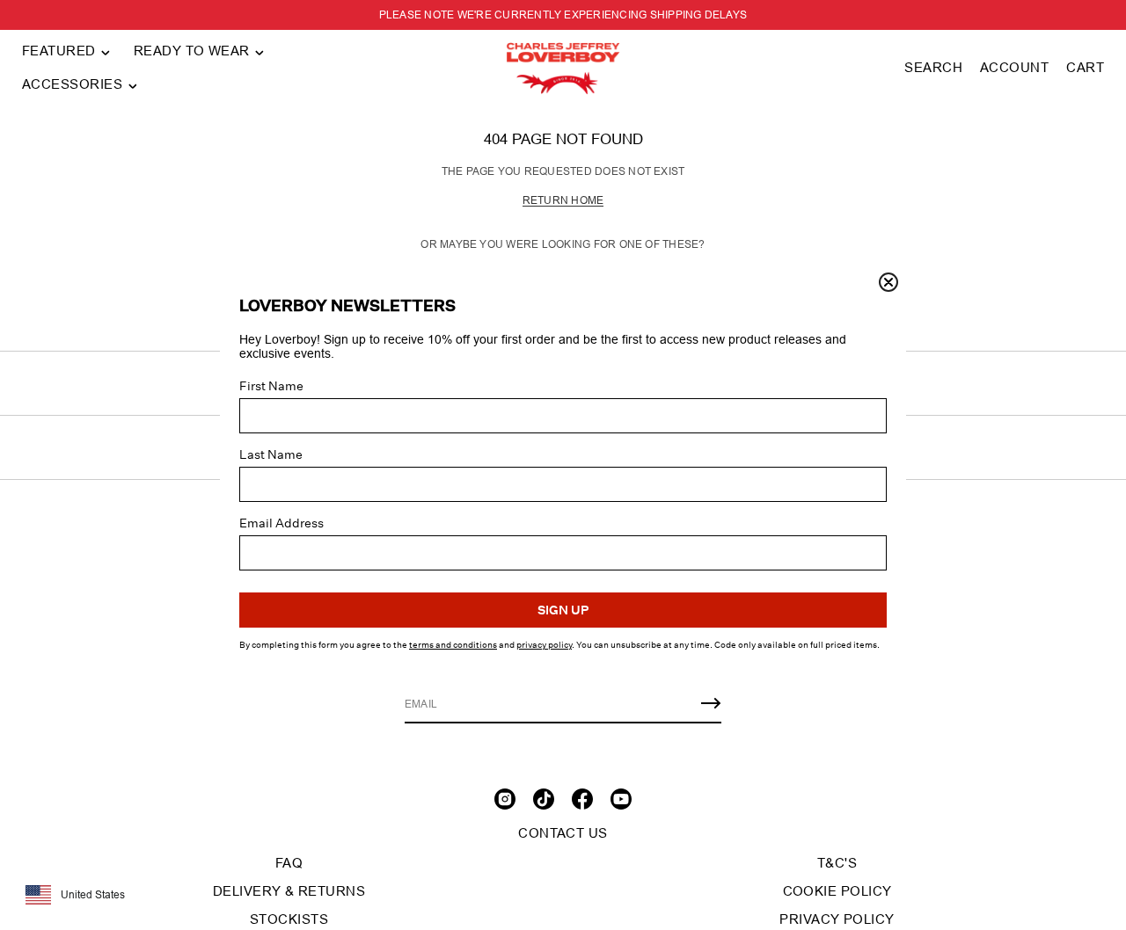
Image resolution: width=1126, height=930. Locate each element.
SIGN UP (563, 610)
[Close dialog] (888, 282)
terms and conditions (453, 645)
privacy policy (544, 645)
